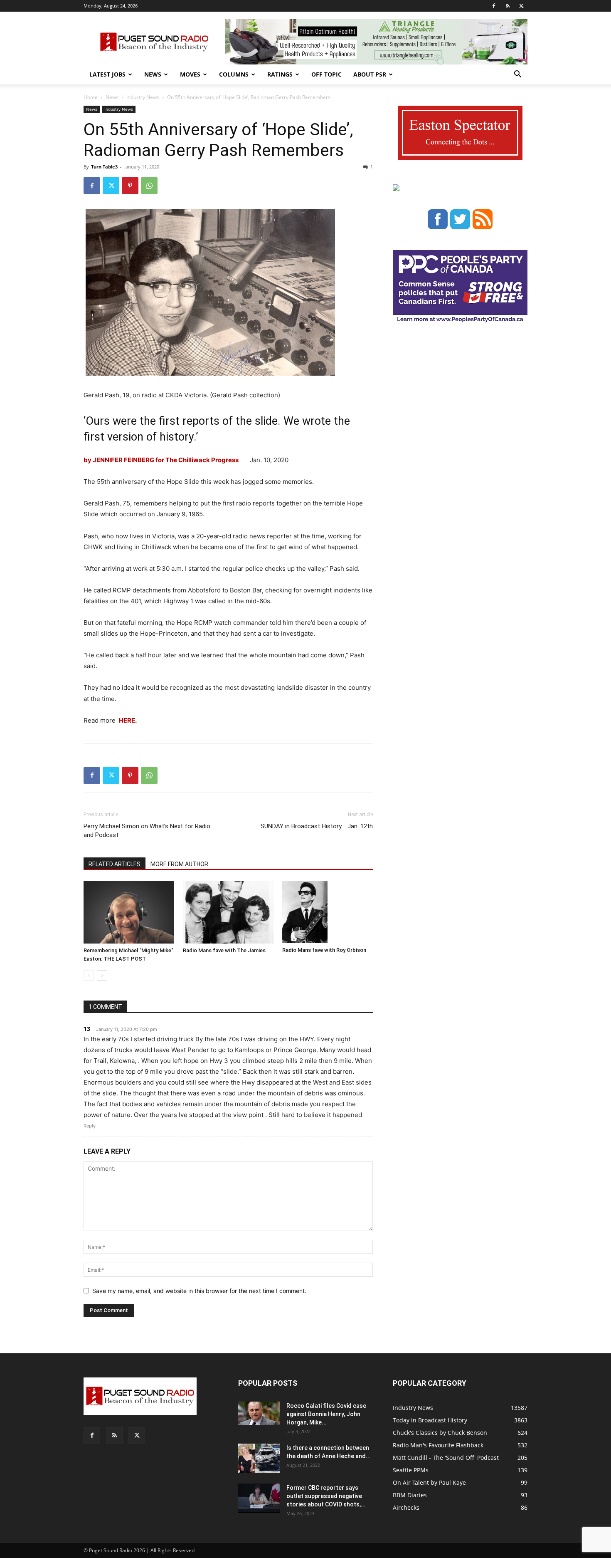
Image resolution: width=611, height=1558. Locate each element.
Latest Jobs (107, 74)
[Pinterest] (130, 185)
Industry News (142, 97)
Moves (190, 74)
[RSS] (507, 6)
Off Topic (326, 74)
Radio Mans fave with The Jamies (224, 950)
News (152, 74)
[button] (517, 75)
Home (91, 97)
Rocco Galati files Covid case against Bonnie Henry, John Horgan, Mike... (326, 1414)
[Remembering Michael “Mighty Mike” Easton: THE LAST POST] (129, 912)
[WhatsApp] (149, 185)
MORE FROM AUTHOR (179, 864)
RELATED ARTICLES (114, 864)
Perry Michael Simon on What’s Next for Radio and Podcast (147, 830)
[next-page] (102, 975)
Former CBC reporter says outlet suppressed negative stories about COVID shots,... (326, 1496)
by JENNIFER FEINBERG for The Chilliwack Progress (167, 460)
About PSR (369, 74)
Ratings (280, 74)
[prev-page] (89, 975)
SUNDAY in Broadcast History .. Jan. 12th (317, 826)
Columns (234, 74)
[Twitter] (521, 6)
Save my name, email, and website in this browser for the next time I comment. (199, 1290)
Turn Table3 (104, 166)
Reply (90, 1126)
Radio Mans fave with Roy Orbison (324, 950)
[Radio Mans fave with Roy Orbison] (327, 912)
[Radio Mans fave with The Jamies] (228, 912)
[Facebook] (494, 6)
